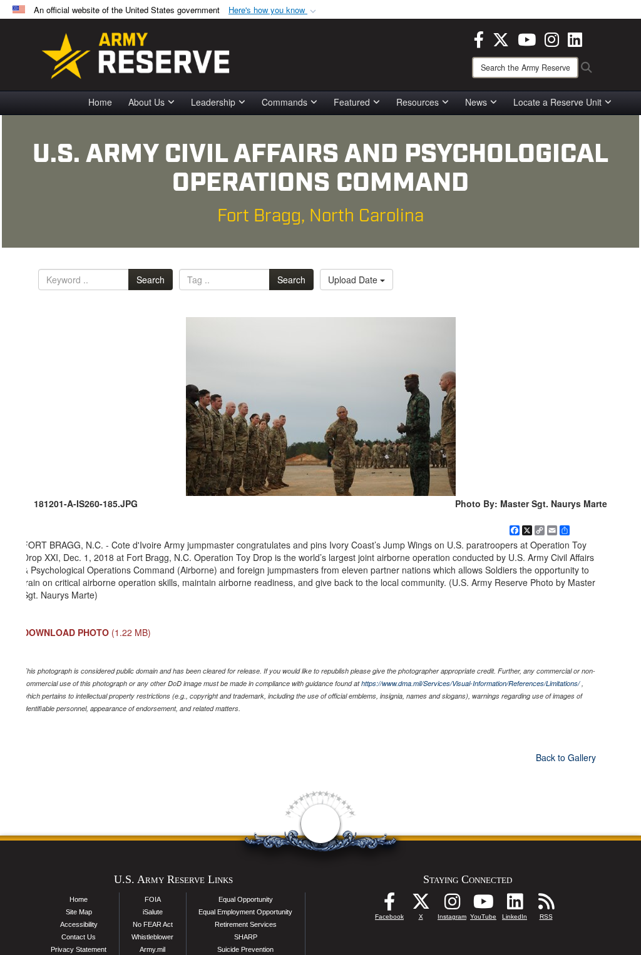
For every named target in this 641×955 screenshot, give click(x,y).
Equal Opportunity (245, 899)
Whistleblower (152, 937)
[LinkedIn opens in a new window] (575, 38)
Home (100, 102)
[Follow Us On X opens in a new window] (420, 905)
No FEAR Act (153, 924)
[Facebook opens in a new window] (479, 38)
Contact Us (78, 937)
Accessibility (79, 924)
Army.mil (152, 949)
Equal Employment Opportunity (245, 912)
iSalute (153, 912)
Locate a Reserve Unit (557, 102)
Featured (352, 102)
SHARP (245, 937)
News (476, 102)
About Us (146, 102)
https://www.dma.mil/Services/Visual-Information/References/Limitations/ (470, 683)
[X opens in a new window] (501, 38)
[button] (273, 10)
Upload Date (354, 279)
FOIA (153, 899)
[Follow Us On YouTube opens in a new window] (483, 905)
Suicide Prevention (245, 949)
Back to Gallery (566, 757)
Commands (284, 102)
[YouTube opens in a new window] (527, 38)
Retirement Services (246, 924)
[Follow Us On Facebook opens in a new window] (389, 905)
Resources (417, 102)
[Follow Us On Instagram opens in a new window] (452, 905)
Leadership (213, 102)
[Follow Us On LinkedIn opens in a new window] (514, 905)
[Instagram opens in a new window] (552, 38)
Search (150, 279)
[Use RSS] (546, 905)
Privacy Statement (78, 949)
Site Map (79, 912)
